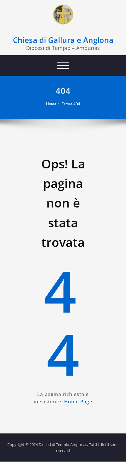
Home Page (78, 401)
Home (51, 104)
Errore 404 (71, 104)
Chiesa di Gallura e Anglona (63, 40)
